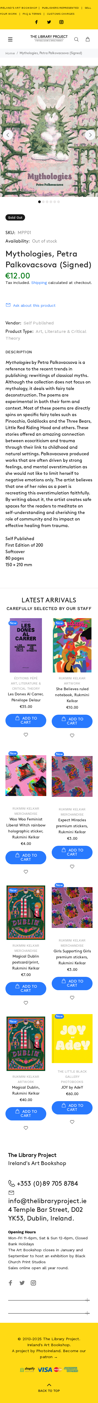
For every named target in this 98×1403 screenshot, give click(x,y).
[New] (25, 775)
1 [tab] (39, 201)
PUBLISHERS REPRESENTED (60, 7)
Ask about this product (34, 305)
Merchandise (25, 814)
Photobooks (72, 1082)
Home (10, 53)
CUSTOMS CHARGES (60, 13)
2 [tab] (43, 201)
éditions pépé (26, 678)
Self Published (39, 323)
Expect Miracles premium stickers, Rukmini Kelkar (72, 826)
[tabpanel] (49, 131)
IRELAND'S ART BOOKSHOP (19, 7)
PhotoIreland (48, 1351)
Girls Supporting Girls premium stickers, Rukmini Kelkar (72, 957)
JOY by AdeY (72, 1087)
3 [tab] (47, 201)
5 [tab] (54, 201)
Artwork (72, 683)
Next (90, 135)
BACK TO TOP (49, 1391)
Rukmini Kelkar (72, 678)
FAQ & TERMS (32, 13)
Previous (8, 135)
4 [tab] (51, 201)
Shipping (39, 282)
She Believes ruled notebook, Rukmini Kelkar (72, 695)
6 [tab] (58, 201)
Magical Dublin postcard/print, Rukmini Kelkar (25, 962)
